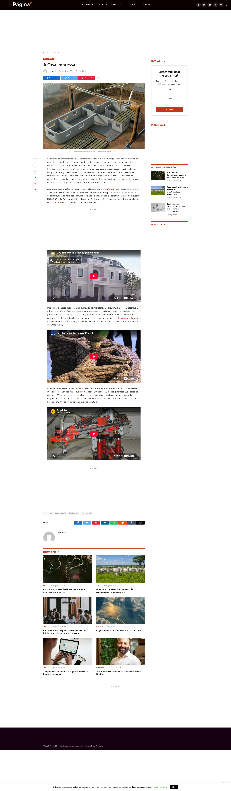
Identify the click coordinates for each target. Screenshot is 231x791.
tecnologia (87, 513)
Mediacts (99, 746)
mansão (58, 202)
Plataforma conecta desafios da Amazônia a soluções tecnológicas (64, 590)
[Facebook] (34, 165)
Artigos (46, 627)
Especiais (118, 5)
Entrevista (100, 668)
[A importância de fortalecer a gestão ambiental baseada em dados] (67, 651)
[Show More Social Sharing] (98, 78)
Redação (53, 71)
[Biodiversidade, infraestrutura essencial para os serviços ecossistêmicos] (158, 207)
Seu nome (169, 99)
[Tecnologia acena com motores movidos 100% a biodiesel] (120, 651)
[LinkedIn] (34, 177)
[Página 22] (18, 4)
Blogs (45, 586)
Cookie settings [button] (160, 787)
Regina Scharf (74, 513)
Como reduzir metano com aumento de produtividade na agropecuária (114, 590)
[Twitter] (34, 171)
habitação (48, 513)
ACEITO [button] (173, 787)
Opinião (133, 5)
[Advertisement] (115, 30)
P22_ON (147, 5)
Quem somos (86, 5)
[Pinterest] (34, 183)
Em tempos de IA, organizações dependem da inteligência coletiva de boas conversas (64, 631)
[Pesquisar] (226, 5)
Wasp (68, 311)
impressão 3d (60, 513)
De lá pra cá (48, 59)
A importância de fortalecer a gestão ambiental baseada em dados (65, 673)
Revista (103, 5)
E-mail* (169, 89)
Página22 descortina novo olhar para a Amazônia (119, 630)
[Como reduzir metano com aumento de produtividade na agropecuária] (120, 569)
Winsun (111, 189)
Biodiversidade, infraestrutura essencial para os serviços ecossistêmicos (176, 207)
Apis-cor (80, 388)
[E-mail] (34, 189)
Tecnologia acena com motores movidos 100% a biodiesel (118, 673)
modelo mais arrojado (123, 318)
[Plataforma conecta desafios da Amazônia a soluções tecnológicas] (67, 569)
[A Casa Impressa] (94, 116)
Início (45, 53)
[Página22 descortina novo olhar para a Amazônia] (120, 610)
